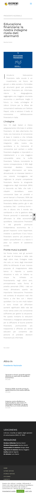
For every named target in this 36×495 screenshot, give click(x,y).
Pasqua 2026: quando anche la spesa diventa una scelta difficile (17, 389)
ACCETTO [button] (20, 491)
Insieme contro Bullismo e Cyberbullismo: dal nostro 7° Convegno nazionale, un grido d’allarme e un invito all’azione (16, 403)
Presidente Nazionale (13, 365)
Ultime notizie (9, 471)
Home (5, 468)
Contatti (7, 479)
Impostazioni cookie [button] (9, 491)
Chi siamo (7, 476)
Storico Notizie (9, 473)
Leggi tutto (28, 491)
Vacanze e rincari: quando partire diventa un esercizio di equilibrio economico (17, 376)
